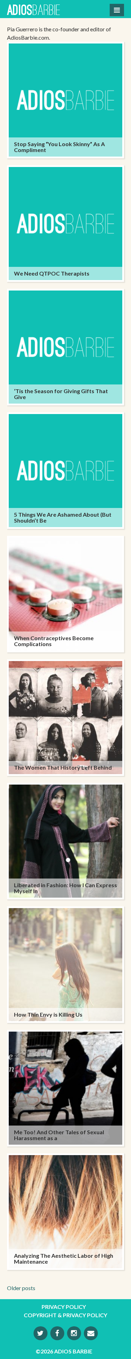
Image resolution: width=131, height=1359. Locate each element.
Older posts (21, 1288)
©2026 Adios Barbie (64, 1351)
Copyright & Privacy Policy (65, 1315)
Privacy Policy (64, 1306)
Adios (33, 11)
